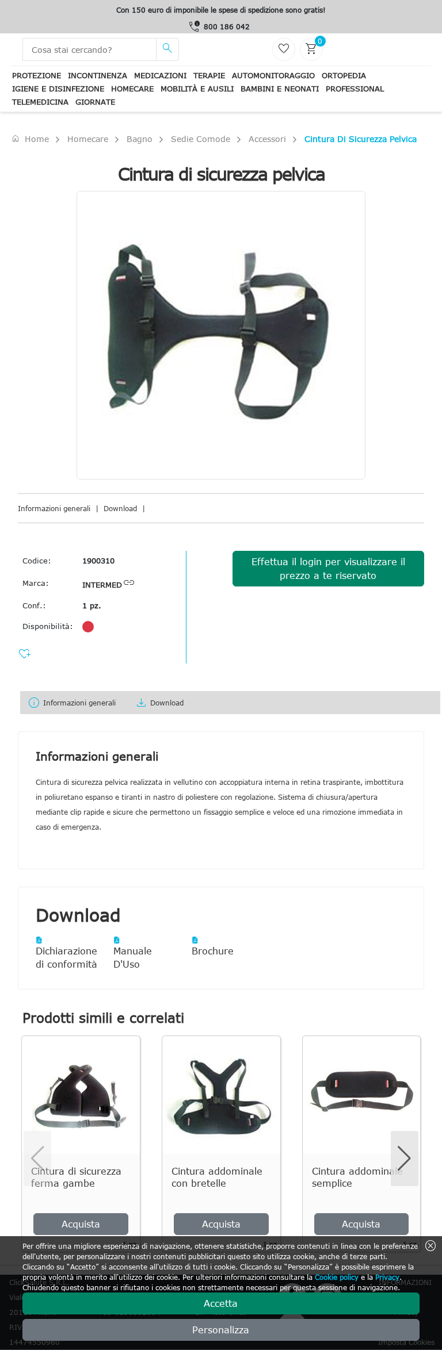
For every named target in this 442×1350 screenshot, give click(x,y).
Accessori (267, 139)
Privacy (387, 1277)
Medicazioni (160, 75)
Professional (355, 88)
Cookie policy (337, 1277)
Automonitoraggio (273, 75)
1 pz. (91, 605)
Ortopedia (344, 75)
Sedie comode (200, 139)
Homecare (132, 88)
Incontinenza (97, 75)
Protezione (36, 75)
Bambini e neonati (280, 88)
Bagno (140, 139)
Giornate (95, 101)
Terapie (209, 75)
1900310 (98, 560)
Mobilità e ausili (197, 88)
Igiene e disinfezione (58, 88)
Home (30, 138)
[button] (404, 1158)
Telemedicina (40, 101)
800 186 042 (227, 26)
